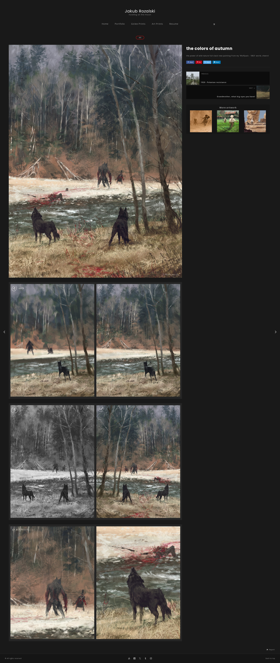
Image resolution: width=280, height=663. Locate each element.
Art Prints (157, 23)
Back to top (270, 658)
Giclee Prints (138, 23)
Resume (173, 23)
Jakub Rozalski (140, 11)
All (140, 37)
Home (105, 23)
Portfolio (120, 23)
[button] (270, 649)
